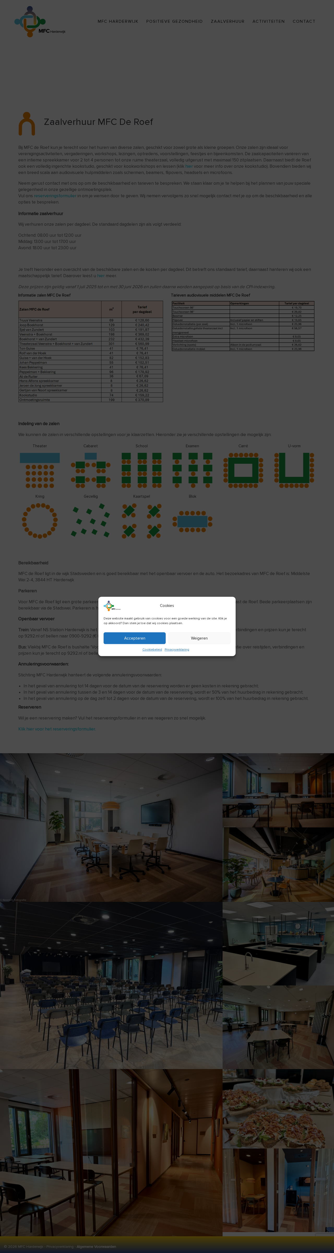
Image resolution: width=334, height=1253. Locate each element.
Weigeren (199, 638)
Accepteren (134, 638)
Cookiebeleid (152, 650)
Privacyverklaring (177, 650)
